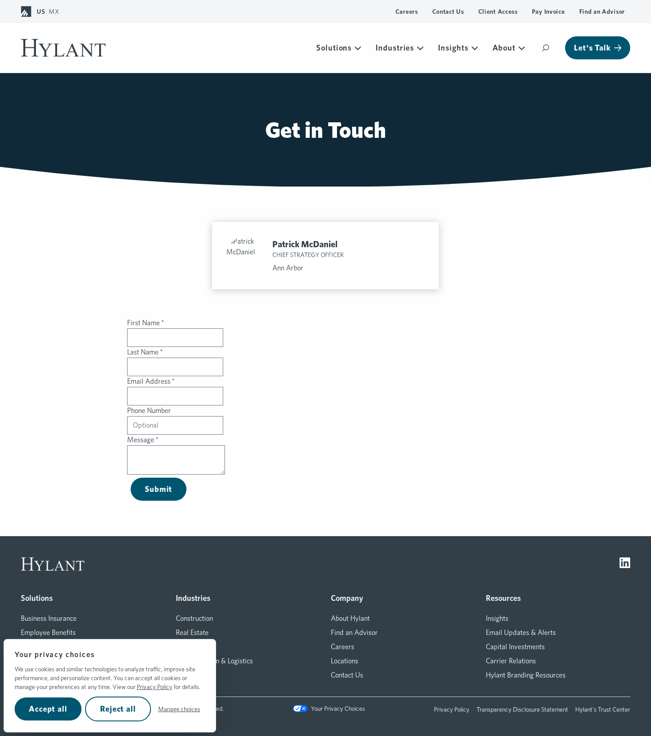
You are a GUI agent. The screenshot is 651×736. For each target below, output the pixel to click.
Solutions (334, 47)
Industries (395, 47)
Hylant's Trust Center (602, 709)
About (504, 47)
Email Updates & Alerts (521, 632)
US (41, 11)
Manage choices (179, 709)
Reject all (118, 708)
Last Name (145, 352)
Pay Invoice (548, 11)
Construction (194, 618)
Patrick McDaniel (304, 244)
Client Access (498, 11)
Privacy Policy (154, 686)
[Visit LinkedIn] (625, 564)
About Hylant (350, 618)
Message (143, 440)
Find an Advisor (602, 11)
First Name (145, 323)
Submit (158, 489)
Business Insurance (49, 618)
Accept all (48, 708)
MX (54, 11)
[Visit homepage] (63, 48)
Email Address (151, 381)
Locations (344, 661)
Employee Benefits (48, 632)
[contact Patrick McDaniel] (245, 255)
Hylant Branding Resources (526, 675)
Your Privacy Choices (337, 708)
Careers (406, 11)
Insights (453, 47)
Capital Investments (515, 647)
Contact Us (448, 11)
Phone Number (149, 410)
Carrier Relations (511, 661)
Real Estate (192, 632)
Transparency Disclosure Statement (522, 709)
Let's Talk (592, 47)
